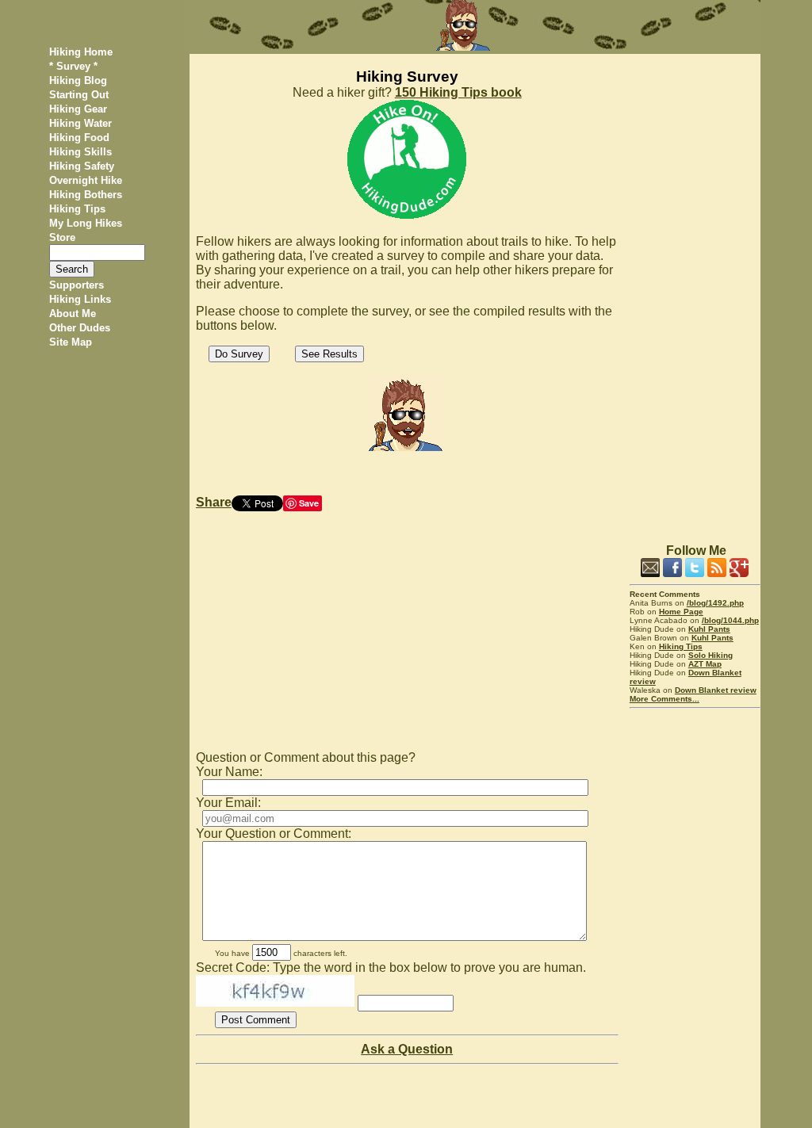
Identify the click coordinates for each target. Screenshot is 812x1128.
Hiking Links (80, 299)
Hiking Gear (78, 109)
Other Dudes (79, 328)
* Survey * (73, 66)
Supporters (76, 285)
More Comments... (664, 698)
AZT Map (705, 664)
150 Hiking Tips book (458, 92)
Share (214, 502)
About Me (72, 313)
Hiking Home (81, 52)
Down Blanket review (715, 690)
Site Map (70, 342)
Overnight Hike (85, 180)
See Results (329, 354)
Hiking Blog (78, 80)
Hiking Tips (77, 209)
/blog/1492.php (715, 602)
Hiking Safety (81, 166)
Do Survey (239, 354)
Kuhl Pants (709, 629)
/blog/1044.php (730, 620)
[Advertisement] (695, 292)
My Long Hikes (85, 223)
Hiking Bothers (85, 195)
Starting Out (79, 95)
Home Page (681, 611)
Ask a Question (407, 1049)
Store (62, 237)
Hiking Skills (80, 152)
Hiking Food (79, 137)
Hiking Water (80, 123)
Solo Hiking (710, 655)
